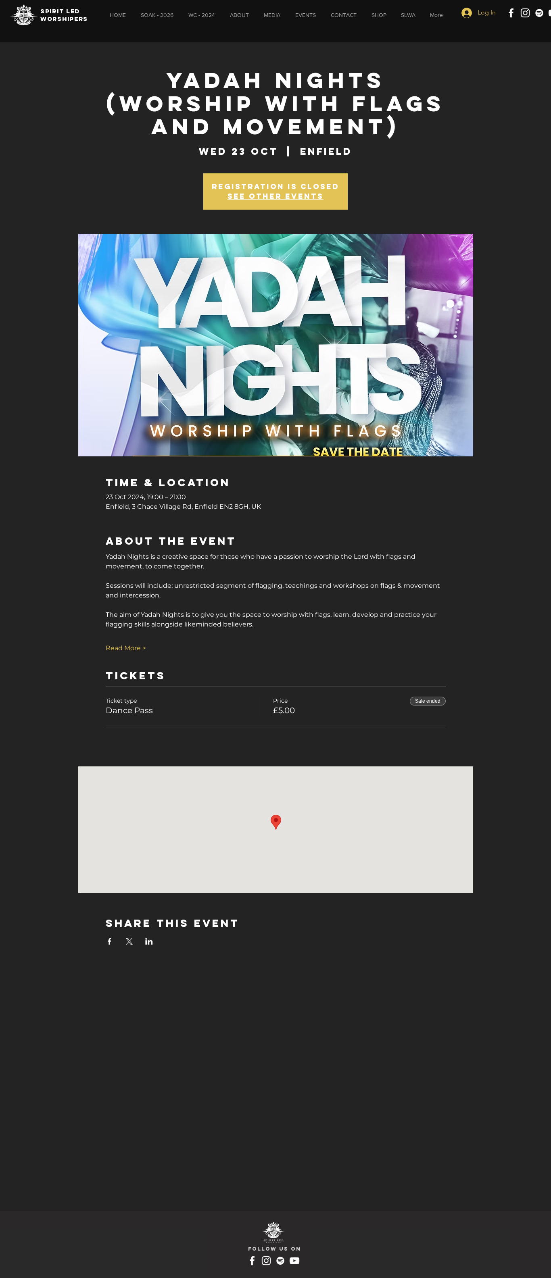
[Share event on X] (129, 941)
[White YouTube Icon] (294, 1261)
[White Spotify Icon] (539, 13)
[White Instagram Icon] (525, 13)
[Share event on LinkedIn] (149, 941)
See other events (275, 196)
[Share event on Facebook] (109, 941)
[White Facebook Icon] (511, 13)
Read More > (126, 648)
